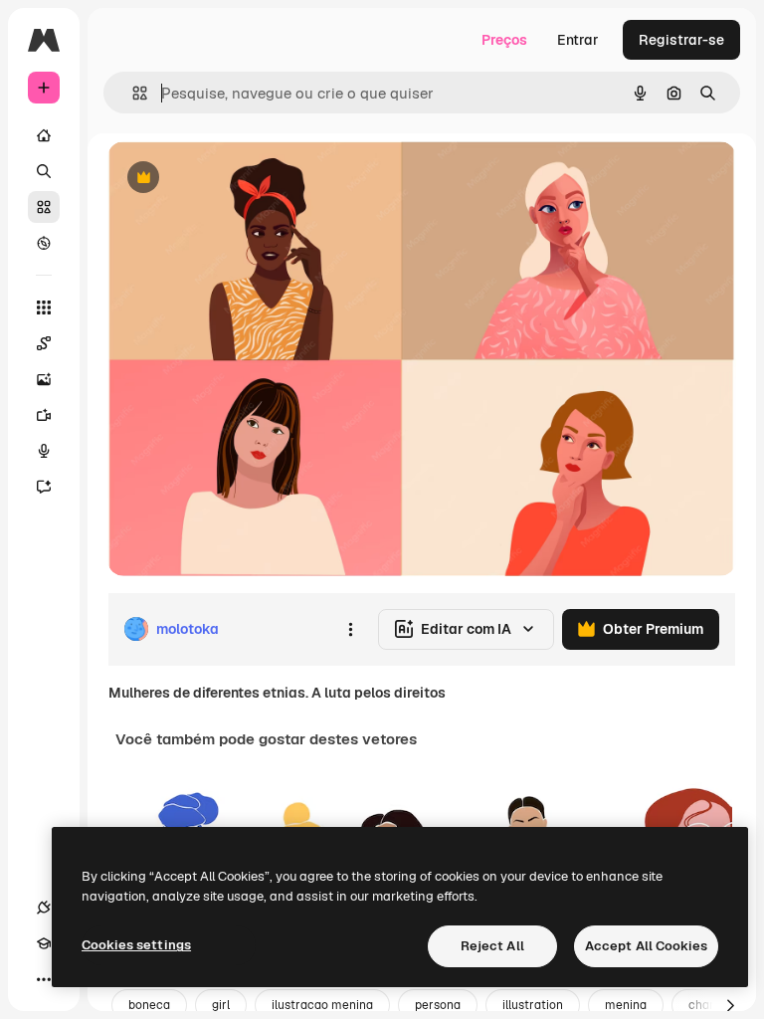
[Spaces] (44, 343)
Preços (504, 40)
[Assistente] (44, 487)
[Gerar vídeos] (44, 415)
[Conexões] (44, 907)
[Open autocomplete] (131, 93)
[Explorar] (44, 243)
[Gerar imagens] (44, 379)
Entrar (578, 40)
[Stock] (44, 207)
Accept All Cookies (646, 945)
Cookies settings (136, 944)
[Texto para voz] (44, 451)
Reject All (492, 945)
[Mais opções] (350, 629)
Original (235, 178)
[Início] (44, 135)
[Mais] (44, 979)
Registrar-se (681, 40)
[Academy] (44, 943)
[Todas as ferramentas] (44, 307)
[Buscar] (44, 171)
